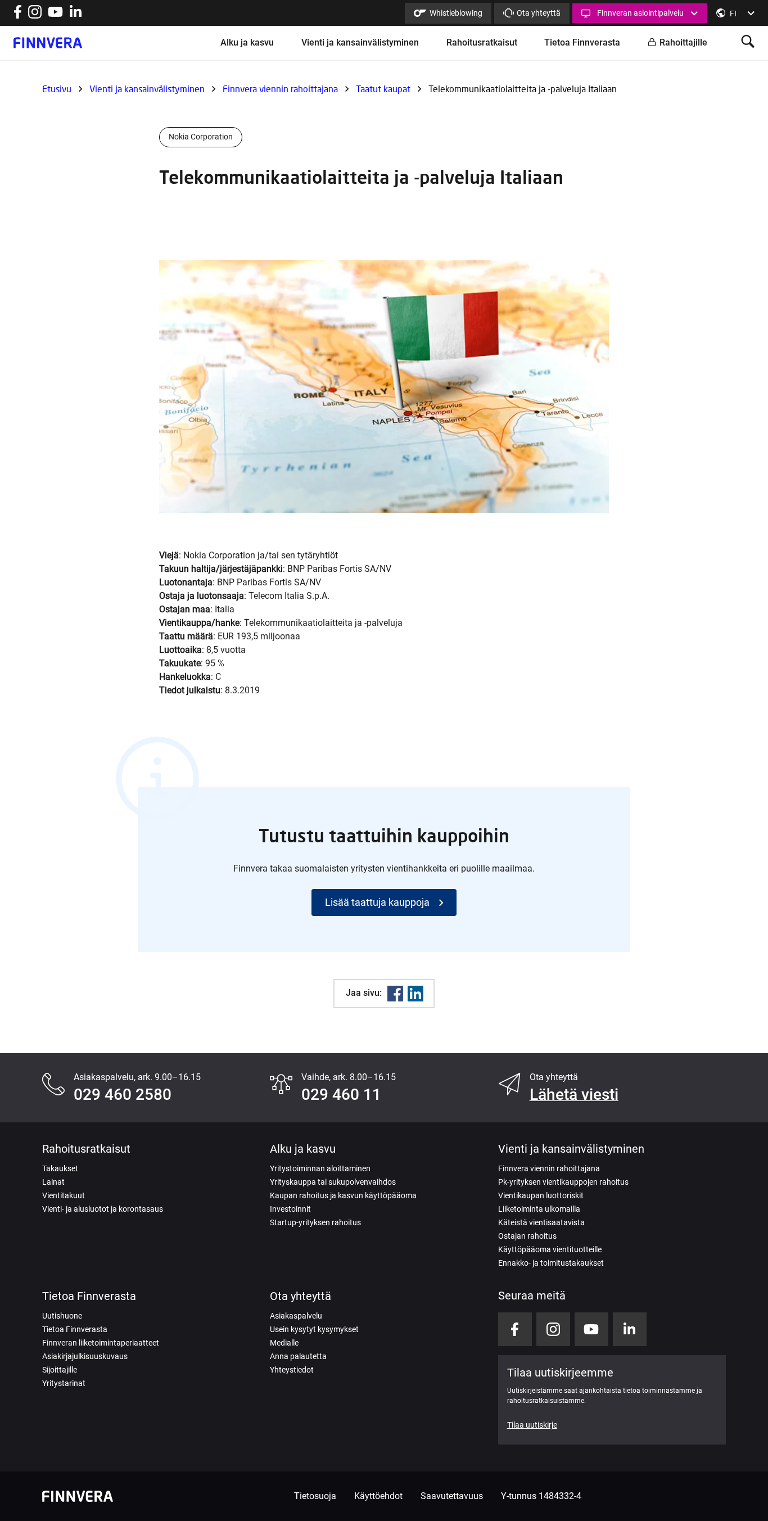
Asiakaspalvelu (296, 1315)
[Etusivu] (47, 42)
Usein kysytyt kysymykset (314, 1329)
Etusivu (56, 88)
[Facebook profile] (17, 15)
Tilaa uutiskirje (532, 1424)
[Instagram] (35, 15)
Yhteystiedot (292, 1369)
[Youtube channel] (55, 15)
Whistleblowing (456, 12)
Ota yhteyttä (539, 12)
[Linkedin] (415, 994)
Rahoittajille (683, 42)
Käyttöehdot (378, 1496)
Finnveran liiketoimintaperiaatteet (100, 1342)
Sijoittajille (59, 1369)
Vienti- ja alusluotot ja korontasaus (102, 1208)
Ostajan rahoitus (527, 1235)
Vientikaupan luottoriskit (541, 1195)
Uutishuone (62, 1315)
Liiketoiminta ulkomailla (539, 1208)
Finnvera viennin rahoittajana (280, 88)
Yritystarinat (63, 1383)
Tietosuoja (315, 1496)
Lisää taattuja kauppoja (377, 902)
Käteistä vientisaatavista (541, 1222)
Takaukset (60, 1168)
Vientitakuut (63, 1195)
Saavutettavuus (452, 1496)
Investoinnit (290, 1208)
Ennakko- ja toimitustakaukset (551, 1262)
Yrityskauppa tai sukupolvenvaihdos (333, 1181)
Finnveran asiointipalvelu (640, 12)
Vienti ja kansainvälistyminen (360, 42)
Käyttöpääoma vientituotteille (550, 1249)
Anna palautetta (298, 1356)
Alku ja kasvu (247, 42)
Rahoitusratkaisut (481, 42)
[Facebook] (395, 994)
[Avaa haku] (748, 42)
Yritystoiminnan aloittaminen (320, 1168)
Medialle (284, 1342)
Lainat (53, 1181)
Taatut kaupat (383, 88)
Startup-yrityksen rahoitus (315, 1222)
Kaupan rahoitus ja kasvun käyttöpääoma (343, 1195)
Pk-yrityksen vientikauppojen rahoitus (563, 1181)
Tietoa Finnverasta (582, 42)
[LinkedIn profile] (76, 15)
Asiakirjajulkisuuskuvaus (85, 1356)
